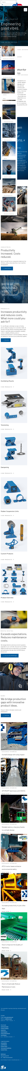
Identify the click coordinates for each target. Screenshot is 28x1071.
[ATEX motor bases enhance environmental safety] (14, 848)
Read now (6, 757)
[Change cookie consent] (2, 1066)
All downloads (7, 1037)
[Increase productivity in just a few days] (14, 887)
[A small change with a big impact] (14, 736)
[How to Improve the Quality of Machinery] (14, 926)
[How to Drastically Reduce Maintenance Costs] (14, 966)
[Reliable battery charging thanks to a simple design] (14, 809)
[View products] (14, 363)
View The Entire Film (9, 42)
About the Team (7, 1020)
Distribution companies (10, 1060)
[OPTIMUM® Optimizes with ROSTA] (14, 772)
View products (7, 387)
